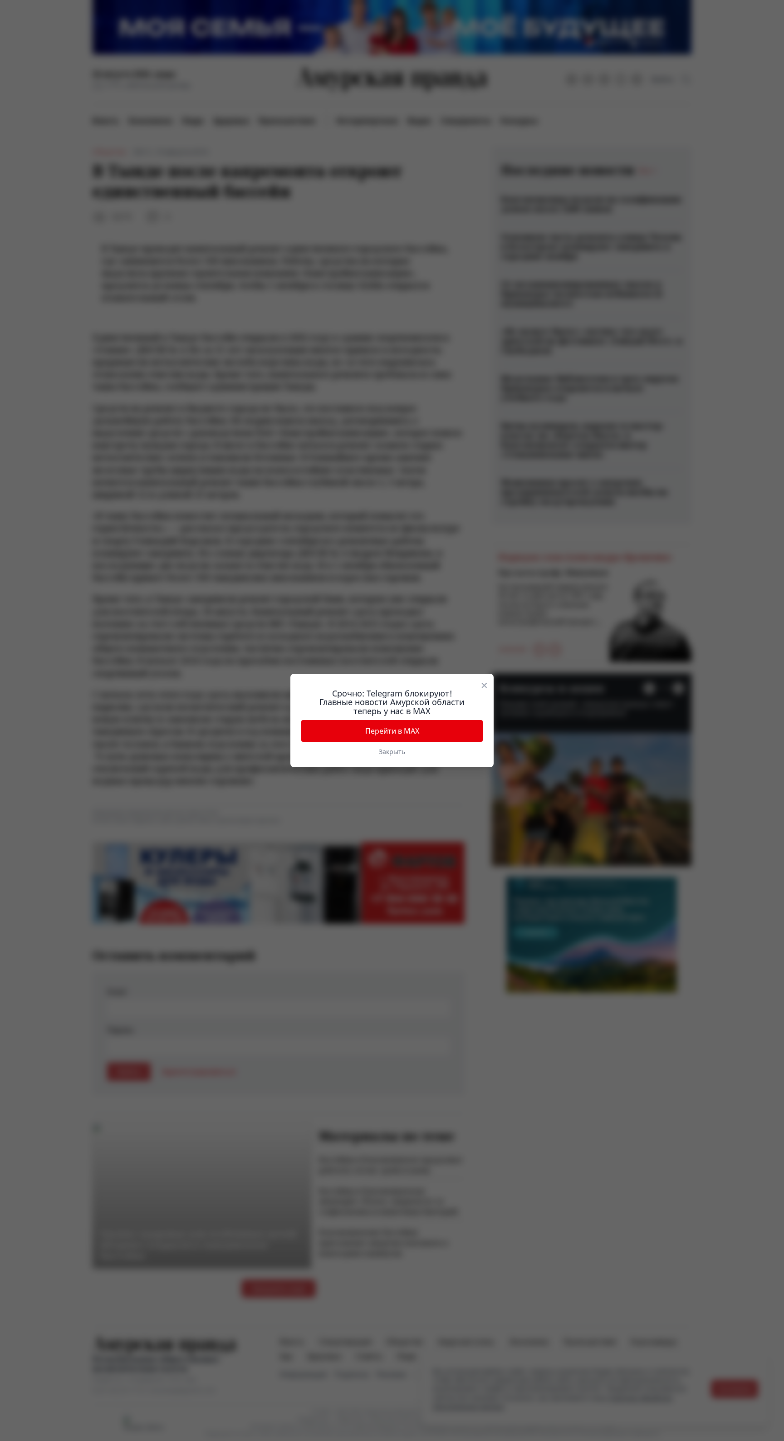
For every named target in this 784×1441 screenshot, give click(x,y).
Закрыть (392, 751)
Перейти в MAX (392, 731)
